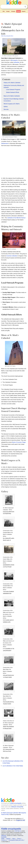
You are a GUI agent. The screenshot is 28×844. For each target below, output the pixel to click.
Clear (22, 6)
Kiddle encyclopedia (15, 803)
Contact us (4, 840)
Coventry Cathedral (11, 256)
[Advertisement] (14, 17)
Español (23, 11)
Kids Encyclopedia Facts (7, 36)
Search (25, 6)
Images (8, 11)
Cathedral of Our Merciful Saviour (16, 218)
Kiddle (2, 838)
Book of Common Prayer (19, 442)
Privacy (19, 838)
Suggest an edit (20, 820)
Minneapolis (14, 60)
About (13, 838)
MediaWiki (3, 837)
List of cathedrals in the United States (12, 766)
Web (4, 11)
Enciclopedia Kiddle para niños (16, 840)
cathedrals (16, 62)
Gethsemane (4, 143)
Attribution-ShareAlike (17, 807)
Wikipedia (3, 835)
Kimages (13, 11)
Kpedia (18, 11)
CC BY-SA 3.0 (17, 831)
